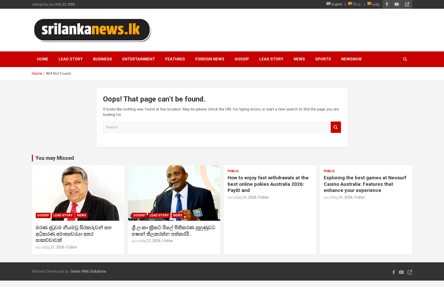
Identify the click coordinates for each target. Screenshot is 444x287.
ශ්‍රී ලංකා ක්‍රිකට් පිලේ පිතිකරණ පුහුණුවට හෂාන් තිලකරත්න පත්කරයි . (173, 231)
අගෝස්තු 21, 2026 (50, 247)
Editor (72, 247)
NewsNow (351, 59)
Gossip (242, 59)
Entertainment (138, 59)
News (299, 59)
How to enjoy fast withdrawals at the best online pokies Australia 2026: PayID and (268, 184)
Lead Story (71, 59)
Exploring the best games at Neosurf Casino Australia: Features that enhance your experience (365, 184)
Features (175, 59)
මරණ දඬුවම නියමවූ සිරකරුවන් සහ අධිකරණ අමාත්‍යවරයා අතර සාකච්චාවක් (74, 234)
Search (336, 127)
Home (42, 59)
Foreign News (209, 59)
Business (102, 59)
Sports (323, 59)
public (233, 171)
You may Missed (54, 158)
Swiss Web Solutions (88, 271)
